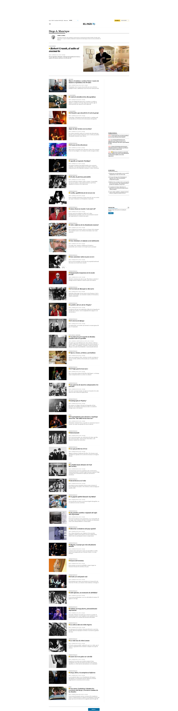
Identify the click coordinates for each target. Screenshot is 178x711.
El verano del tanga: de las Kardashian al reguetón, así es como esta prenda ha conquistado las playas (118, 178)
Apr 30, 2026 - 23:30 (89, 341)
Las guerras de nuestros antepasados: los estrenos (83, 385)
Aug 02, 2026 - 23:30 (80, 115)
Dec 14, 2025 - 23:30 (80, 675)
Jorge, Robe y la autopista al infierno (82, 672)
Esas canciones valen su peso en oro (82, 257)
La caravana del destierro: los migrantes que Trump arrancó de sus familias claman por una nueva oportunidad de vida (118, 141)
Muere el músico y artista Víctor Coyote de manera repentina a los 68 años (84, 81)
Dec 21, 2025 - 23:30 (80, 659)
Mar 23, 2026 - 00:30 (80, 435)
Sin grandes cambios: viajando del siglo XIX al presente (83, 513)
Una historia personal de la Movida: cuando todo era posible (82, 337)
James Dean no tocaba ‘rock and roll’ (82, 209)
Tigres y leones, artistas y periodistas (83, 353)
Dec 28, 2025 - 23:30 (80, 643)
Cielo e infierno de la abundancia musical (84, 225)
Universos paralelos (73, 143)
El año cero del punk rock (78, 577)
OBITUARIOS (71, 79)
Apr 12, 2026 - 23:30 (80, 371)
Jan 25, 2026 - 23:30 (80, 579)
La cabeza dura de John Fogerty (81, 625)
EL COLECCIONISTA (52, 46)
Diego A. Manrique (59, 31)
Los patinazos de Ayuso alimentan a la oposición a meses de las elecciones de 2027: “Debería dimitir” (118, 188)
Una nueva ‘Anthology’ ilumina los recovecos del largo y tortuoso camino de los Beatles (83, 690)
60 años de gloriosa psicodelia (80, 177)
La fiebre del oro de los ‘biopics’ (80, 305)
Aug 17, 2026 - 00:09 (60, 54)
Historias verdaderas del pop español (83, 529)
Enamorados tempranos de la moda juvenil (82, 273)
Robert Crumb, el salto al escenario (64, 50)
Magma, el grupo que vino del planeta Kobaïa (82, 545)
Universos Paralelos (73, 175)
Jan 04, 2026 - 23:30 (80, 627)
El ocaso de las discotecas (78, 145)
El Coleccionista (72, 95)
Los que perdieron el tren (78, 449)
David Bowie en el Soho (78, 481)
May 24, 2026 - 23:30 (80, 277)
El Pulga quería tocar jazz (79, 369)
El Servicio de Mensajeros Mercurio (82, 289)
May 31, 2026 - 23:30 (80, 259)
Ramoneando (74, 433)
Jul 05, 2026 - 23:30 (80, 179)
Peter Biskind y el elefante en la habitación (84, 241)
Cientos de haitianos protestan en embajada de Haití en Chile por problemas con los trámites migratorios (118, 148)
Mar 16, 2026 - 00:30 (80, 451)
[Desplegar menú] (50, 24)
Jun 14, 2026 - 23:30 (80, 227)
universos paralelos (73, 207)
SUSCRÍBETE (117, 20)
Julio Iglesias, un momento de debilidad (83, 593)
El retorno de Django (77, 321)
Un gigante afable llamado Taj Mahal (83, 497)
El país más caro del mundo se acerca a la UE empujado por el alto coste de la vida (119, 174)
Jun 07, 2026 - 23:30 (80, 243)
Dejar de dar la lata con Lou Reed (80, 129)
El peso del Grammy (77, 561)
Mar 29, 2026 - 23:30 (80, 403)
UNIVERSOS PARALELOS (73, 127)
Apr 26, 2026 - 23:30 (80, 355)
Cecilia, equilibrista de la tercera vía (82, 193)
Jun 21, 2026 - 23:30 (80, 211)
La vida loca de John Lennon (79, 640)
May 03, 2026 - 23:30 (80, 323)
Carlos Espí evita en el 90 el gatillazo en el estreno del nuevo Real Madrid (118, 136)
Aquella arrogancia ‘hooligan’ (80, 161)
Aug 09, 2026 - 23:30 (80, 99)
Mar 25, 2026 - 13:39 (80, 421)
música (70, 415)
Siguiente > (94, 709)
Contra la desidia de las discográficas (83, 97)
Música (70, 463)
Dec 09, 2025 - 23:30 (83, 694)
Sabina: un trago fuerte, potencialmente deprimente (83, 609)
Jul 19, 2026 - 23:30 (80, 147)
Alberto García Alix (80, 341)
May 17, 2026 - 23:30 (80, 291)
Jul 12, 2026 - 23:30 (80, 163)
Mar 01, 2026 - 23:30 (80, 499)
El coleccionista (72, 111)
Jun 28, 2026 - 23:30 (80, 195)
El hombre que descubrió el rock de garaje (84, 113)
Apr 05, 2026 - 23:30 (80, 389)
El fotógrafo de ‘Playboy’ (78, 401)
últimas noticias (112, 133)
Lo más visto (111, 170)
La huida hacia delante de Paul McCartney (80, 465)
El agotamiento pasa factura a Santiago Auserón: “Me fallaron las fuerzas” (83, 417)
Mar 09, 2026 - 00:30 (80, 483)
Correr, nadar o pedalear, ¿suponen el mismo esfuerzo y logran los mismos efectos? (119, 192)
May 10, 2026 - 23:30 (80, 307)
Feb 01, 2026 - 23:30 (80, 563)
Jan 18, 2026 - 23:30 (80, 595)
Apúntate (111, 213)
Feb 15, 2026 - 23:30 (80, 531)
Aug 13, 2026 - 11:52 (83, 85)
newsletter (111, 207)
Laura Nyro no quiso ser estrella (81, 656)
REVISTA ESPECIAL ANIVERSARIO (74, 335)
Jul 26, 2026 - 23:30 (80, 131)
